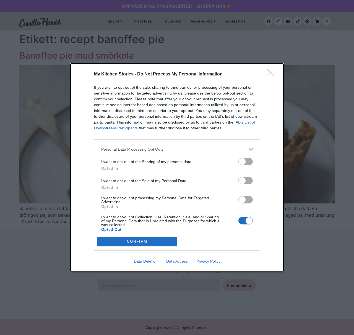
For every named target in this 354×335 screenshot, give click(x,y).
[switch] (245, 161)
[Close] (272, 74)
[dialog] (177, 168)
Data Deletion (146, 261)
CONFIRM (137, 241)
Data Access (177, 261)
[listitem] (177, 149)
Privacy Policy (208, 261)
